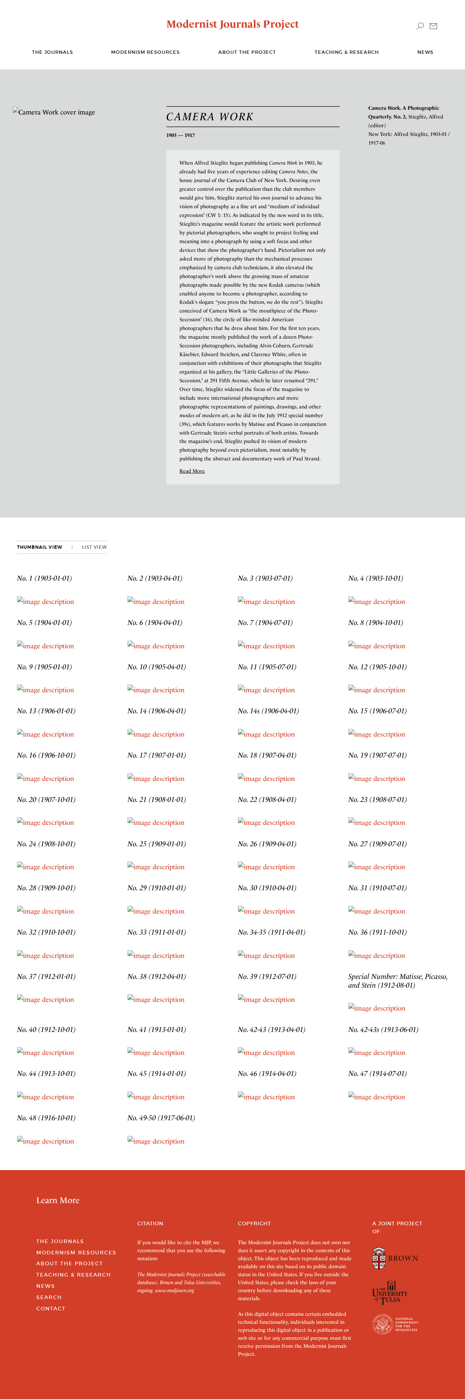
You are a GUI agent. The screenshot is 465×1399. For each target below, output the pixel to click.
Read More (192, 471)
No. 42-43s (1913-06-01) (383, 1029)
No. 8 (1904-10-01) (376, 622)
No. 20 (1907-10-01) (46, 799)
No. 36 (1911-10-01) (377, 932)
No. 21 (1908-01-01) (157, 799)
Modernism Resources (145, 52)
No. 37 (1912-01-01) (46, 976)
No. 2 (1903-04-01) (155, 578)
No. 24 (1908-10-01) (46, 843)
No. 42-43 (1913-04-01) (272, 1029)
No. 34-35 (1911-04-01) (272, 932)
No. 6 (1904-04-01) (155, 622)
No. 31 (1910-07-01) (377, 887)
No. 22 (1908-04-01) (267, 799)
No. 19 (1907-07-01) (377, 755)
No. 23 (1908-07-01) (377, 799)
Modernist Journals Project (232, 24)
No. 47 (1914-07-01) (377, 1073)
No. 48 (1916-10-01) (46, 1117)
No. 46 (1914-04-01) (267, 1073)
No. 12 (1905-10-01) (377, 666)
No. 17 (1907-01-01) (157, 755)
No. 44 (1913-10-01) (46, 1073)
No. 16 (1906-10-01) (46, 755)
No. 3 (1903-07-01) (265, 578)
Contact (51, 1308)
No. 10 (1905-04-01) (157, 666)
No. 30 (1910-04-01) (267, 887)
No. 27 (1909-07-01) (377, 843)
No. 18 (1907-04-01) (267, 755)
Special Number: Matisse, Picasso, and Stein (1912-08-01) (398, 980)
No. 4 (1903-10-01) (376, 578)
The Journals (60, 1241)
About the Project (247, 52)
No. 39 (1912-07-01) (267, 976)
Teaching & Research (347, 52)
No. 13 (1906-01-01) (46, 710)
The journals (52, 52)
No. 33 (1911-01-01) (157, 932)
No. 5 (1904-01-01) (44, 622)
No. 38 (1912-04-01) (157, 976)
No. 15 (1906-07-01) (377, 710)
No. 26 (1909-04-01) (267, 843)
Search (49, 1297)
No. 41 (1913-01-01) (157, 1029)
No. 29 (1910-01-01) (157, 887)
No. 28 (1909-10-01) (46, 887)
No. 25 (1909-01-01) (157, 843)
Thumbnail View (39, 547)
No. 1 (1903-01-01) (44, 578)
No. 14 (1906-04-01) (157, 710)
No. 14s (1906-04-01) (268, 710)
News (425, 52)
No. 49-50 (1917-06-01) (161, 1117)
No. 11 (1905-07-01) (267, 666)
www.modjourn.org (174, 1290)
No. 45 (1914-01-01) (157, 1073)
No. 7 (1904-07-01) (265, 622)
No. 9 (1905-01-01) (44, 666)
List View (94, 547)
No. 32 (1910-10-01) (46, 932)
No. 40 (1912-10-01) (46, 1029)
